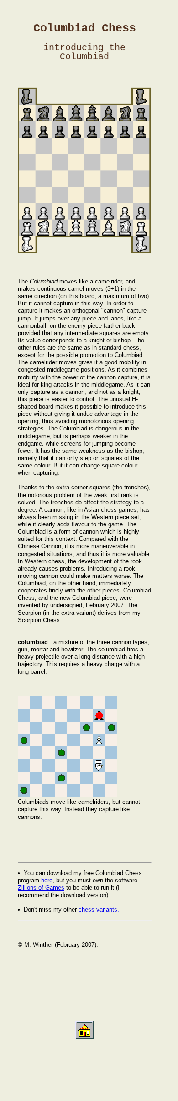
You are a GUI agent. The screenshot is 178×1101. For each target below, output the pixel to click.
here (46, 880)
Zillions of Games (41, 887)
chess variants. (99, 909)
